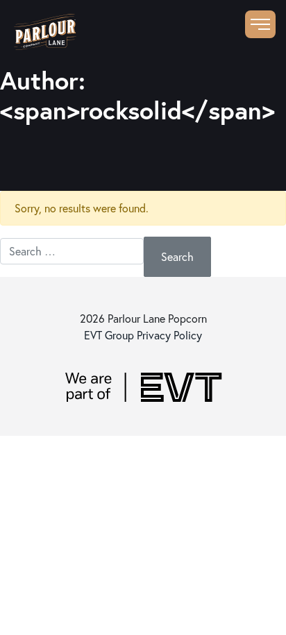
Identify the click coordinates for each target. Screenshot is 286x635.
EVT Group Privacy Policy (143, 335)
